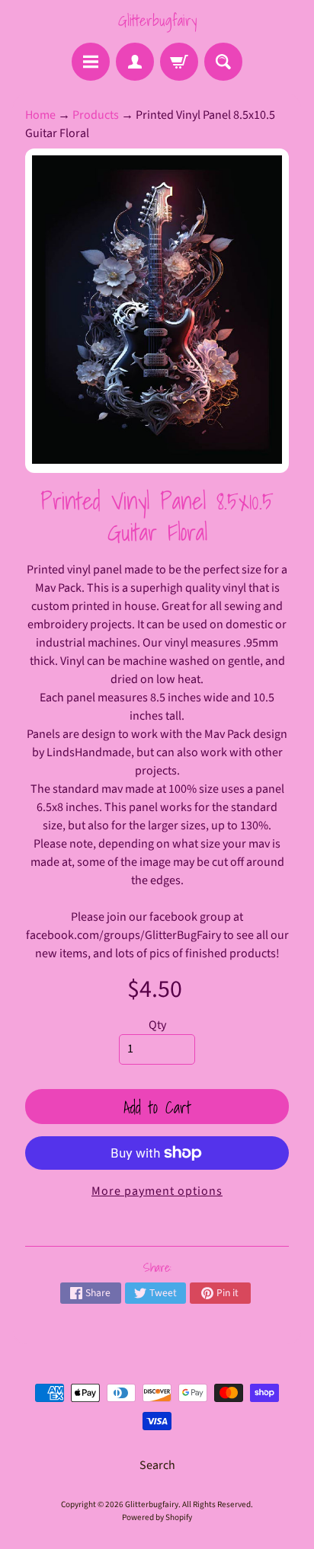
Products (95, 115)
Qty (157, 1025)
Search (157, 1465)
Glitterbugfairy (157, 20)
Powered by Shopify (157, 1517)
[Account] (135, 62)
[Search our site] (223, 62)
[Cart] (179, 62)
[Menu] (91, 62)
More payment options (157, 1191)
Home (40, 115)
